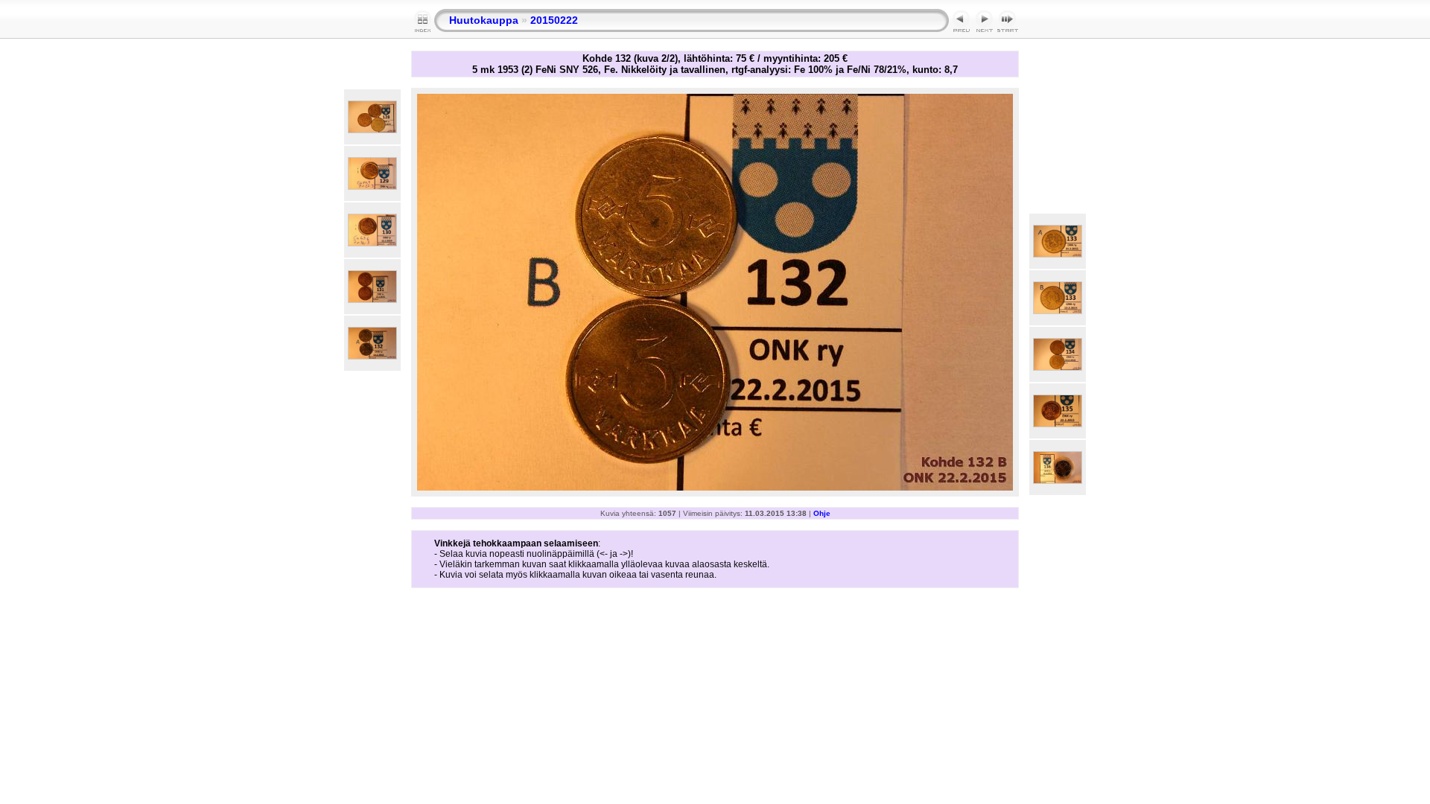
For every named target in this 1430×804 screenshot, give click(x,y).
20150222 (554, 20)
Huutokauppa (483, 20)
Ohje (821, 513)
